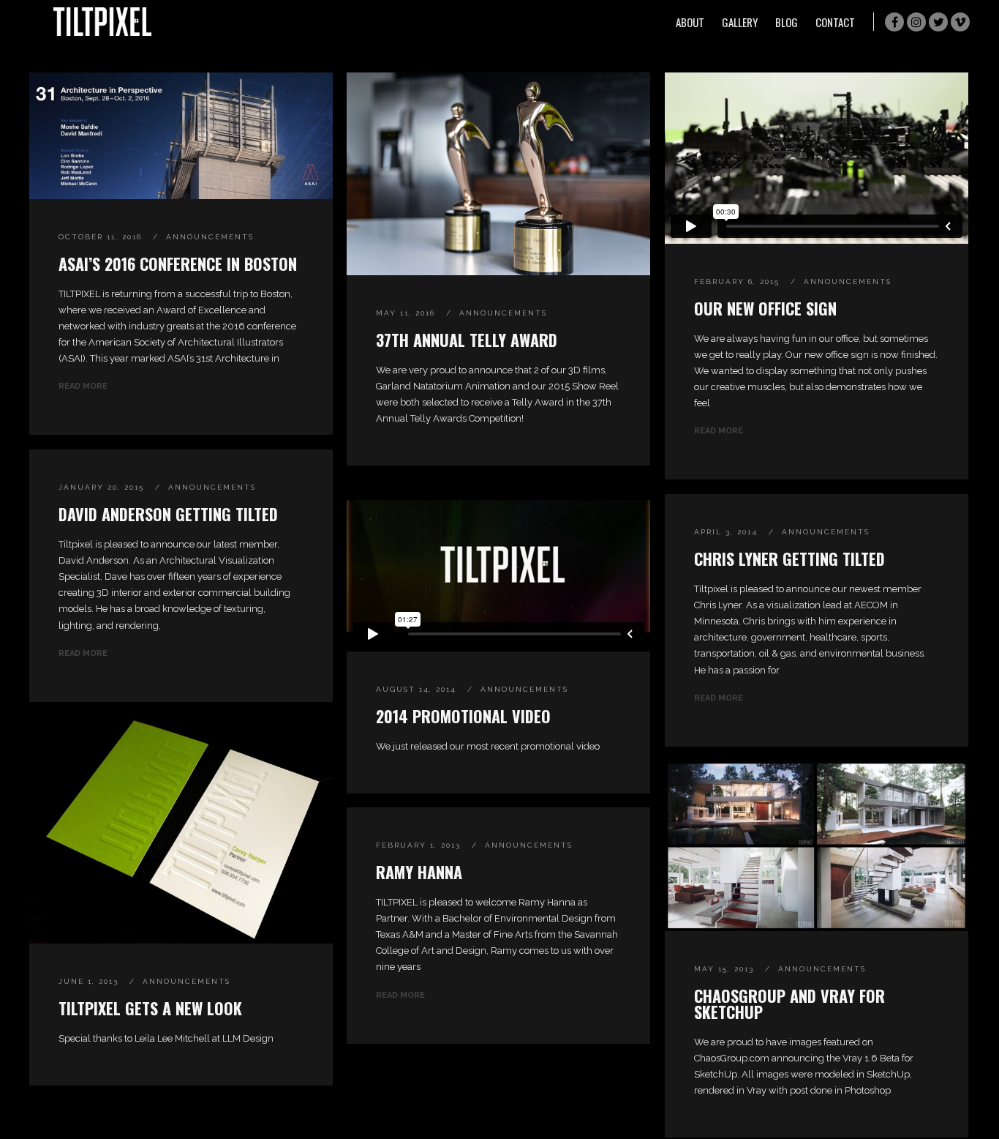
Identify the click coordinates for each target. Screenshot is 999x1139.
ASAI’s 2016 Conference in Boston (178, 263)
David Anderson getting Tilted (168, 514)
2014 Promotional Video (463, 716)
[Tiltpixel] (102, 21)
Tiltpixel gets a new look (150, 1008)
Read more (83, 386)
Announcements (210, 237)
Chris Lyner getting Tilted (789, 558)
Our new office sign (765, 308)
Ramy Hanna (419, 872)
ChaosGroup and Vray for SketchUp (789, 1003)
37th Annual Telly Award (466, 339)
